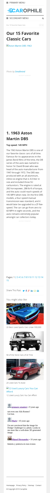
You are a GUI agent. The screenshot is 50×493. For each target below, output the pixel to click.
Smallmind (20, 71)
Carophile (23, 489)
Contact (38, 485)
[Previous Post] (40, 25)
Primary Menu (17, 2)
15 (7, 280)
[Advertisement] (25, 103)
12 (36, 277)
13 (39, 277)
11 (33, 277)
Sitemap (31, 485)
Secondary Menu (19, 18)
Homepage (10, 485)
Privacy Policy (21, 485)
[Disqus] (25, 435)
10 (30, 277)
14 (42, 277)
